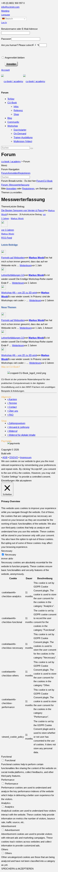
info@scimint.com (10, 7)
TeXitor (10, 98)
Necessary (10, 554)
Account (5, 70)
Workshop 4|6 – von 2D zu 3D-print (19, 292)
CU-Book (12, 102)
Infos (16, 106)
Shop (16, 114)
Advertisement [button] (8, 826)
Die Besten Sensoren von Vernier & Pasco (22, 210)
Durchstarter (20, 129)
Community (13, 122)
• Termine (12, 403)
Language (5, 15)
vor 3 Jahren (7, 230)
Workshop (12, 126)
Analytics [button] (6, 803)
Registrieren (24, 173)
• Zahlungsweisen (16, 423)
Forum (4, 173)
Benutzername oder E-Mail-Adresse (19, 28)
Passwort (6, 38)
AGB (4, 457)
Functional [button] (6, 756)
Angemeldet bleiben (14, 57)
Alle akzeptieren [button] (23, 480)
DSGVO (13, 457)
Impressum (26, 457)
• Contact (12, 407)
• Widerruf (12, 431)
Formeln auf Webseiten (13, 257)
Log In (4, 22)
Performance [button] (7, 779)
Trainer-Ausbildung (23, 137)
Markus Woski (17, 218)
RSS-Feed (6, 237)
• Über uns (12, 411)
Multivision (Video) (23, 141)
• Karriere (12, 399)
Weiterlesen (26, 265)
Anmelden (13, 173)
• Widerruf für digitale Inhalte (21, 435)
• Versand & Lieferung (18, 427)
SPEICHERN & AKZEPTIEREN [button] (17, 868)
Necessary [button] (6, 551)
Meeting (5, 11)
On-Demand (20, 133)
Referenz (18, 110)
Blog (9, 118)
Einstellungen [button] (8, 480)
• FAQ (10, 414)
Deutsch (9, 18)
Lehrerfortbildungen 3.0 (12, 275)
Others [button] (4, 849)
